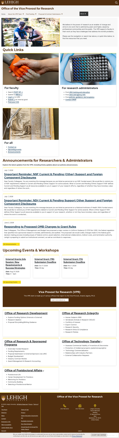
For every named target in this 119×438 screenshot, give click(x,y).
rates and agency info (77, 95)
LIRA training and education (79, 92)
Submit (10, 99)
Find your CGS (13, 102)
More (83, 14)
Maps (3, 416)
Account (3, 431)
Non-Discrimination (26, 424)
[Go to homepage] (20, 398)
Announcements (14, 152)
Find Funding (30, 14)
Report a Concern (26, 432)
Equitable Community (27, 421)
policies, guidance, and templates (81, 97)
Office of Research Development (26, 313)
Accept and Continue (99, 435)
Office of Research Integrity (80, 313)
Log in (10, 97)
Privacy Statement (77, 436)
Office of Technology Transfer (81, 341)
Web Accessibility (6, 425)
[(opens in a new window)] (10, 3)
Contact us (12, 147)
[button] (116, 3)
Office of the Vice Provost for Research (27, 8)
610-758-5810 (80, 409)
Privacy (30, 404)
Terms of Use (25, 409)
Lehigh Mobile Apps (7, 427)
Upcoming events (14, 149)
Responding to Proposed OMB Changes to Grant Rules (40, 226)
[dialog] (59, 435)
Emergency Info (5, 422)
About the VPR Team (15, 14)
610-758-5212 (65, 409)
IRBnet (18, 95)
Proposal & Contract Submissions (50, 14)
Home (3, 14)
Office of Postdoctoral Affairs (23, 370)
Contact (3, 418)
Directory (4, 412)
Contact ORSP (70, 99)
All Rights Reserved (22, 404)
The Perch (4, 409)
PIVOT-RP (17, 92)
